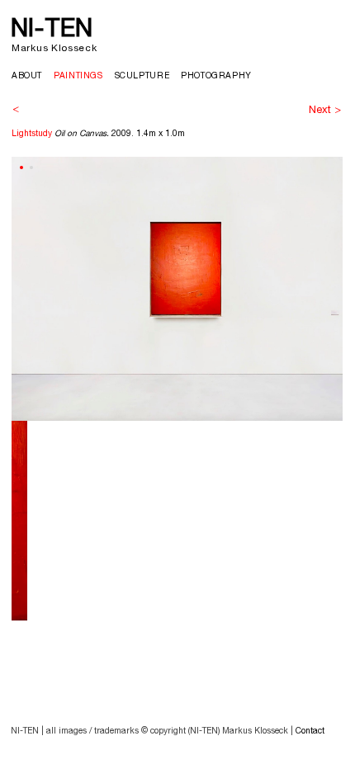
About (27, 77)
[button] (21, 167)
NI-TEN (51, 31)
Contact (310, 732)
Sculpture (142, 77)
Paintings (78, 77)
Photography (216, 77)
